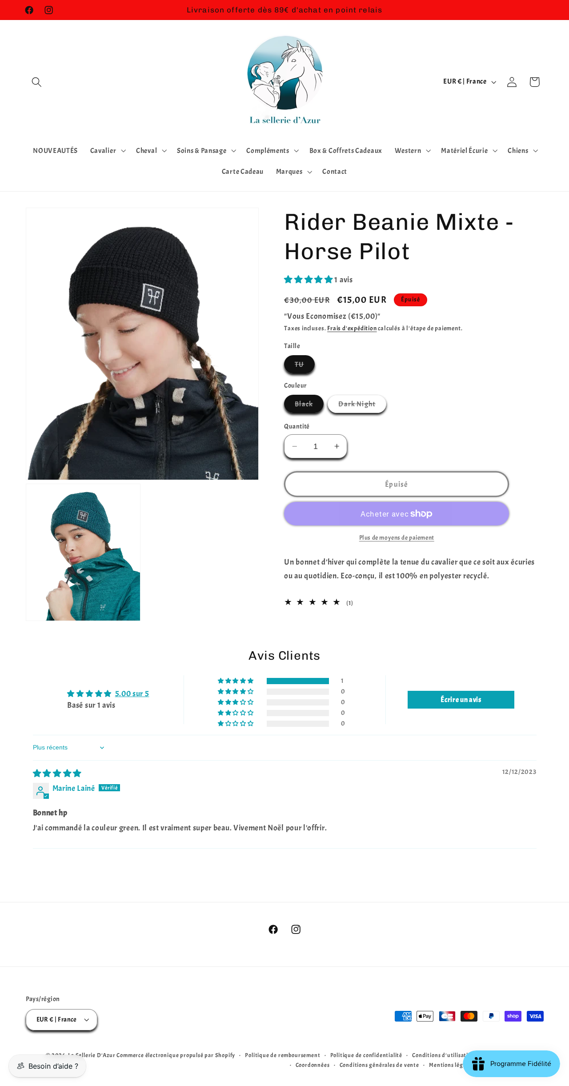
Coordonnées (313, 1065)
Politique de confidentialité (366, 1055)
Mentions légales (451, 1065)
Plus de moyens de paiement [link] (396, 537)
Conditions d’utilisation (443, 1055)
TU (304, 366)
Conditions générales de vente (379, 1065)
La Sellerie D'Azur (92, 1055)
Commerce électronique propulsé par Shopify (175, 1055)
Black (309, 406)
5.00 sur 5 (132, 693)
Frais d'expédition (352, 328)
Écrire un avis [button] (461, 699)
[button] (37, 82)
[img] (57, 773)
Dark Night (362, 406)
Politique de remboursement (282, 1055)
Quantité (297, 426)
